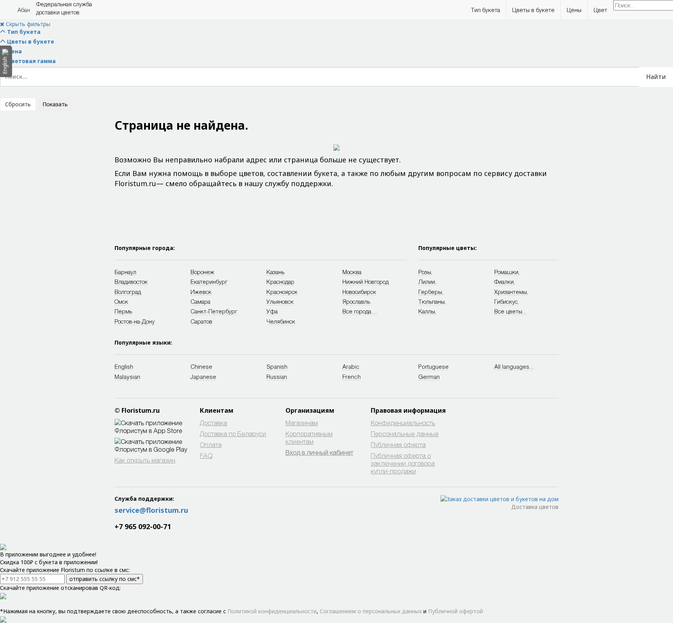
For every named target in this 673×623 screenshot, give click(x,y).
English (124, 366)
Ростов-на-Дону (135, 321)
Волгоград (128, 291)
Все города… (359, 311)
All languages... (514, 366)
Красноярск (282, 291)
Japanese (203, 376)
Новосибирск (359, 291)
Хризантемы (510, 291)
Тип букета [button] (485, 9)
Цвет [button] (600, 9)
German (429, 376)
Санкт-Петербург (213, 311)
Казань (275, 271)
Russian (276, 376)
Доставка (213, 422)
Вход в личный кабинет (319, 452)
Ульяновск (280, 301)
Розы (424, 271)
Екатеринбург (208, 281)
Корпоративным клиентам (309, 437)
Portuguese (433, 366)
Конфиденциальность (403, 422)
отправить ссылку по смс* (104, 579)
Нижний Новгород (365, 281)
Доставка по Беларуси (233, 433)
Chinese (201, 366)
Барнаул (125, 271)
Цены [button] (574, 9)
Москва (351, 271)
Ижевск (200, 291)
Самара (200, 301)
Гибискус (506, 301)
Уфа (272, 311)
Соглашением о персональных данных (371, 611)
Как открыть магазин (145, 460)
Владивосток (131, 281)
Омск (121, 301)
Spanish (276, 366)
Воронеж (202, 271)
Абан (24, 9)
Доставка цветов (534, 506)
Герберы (430, 291)
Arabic (350, 366)
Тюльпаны (431, 301)
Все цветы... (510, 311)
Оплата (211, 444)
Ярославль (356, 301)
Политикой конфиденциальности (272, 611)
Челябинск (280, 321)
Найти (656, 76)
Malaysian (127, 376)
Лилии (426, 281)
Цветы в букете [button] (533, 9)
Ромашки (506, 271)
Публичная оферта (398, 444)
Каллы (426, 311)
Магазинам (301, 422)
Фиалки (504, 281)
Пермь (123, 311)
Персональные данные (405, 433)
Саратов (201, 321)
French (351, 376)
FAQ (206, 455)
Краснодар (280, 281)
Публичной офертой (455, 611)
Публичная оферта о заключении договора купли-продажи (403, 463)
